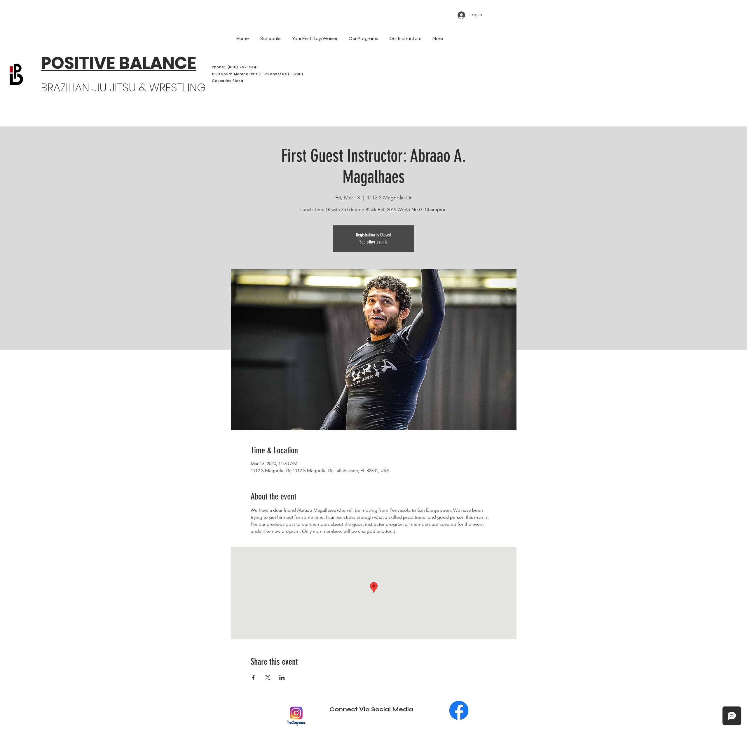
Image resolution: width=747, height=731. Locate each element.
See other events (373, 242)
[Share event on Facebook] (253, 677)
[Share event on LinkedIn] (282, 677)
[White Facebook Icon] (726, 12)
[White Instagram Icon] (735, 12)
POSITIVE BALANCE (118, 63)
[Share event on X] (267, 677)
